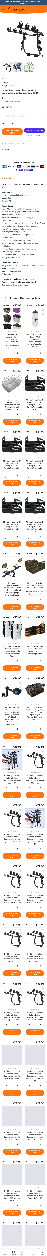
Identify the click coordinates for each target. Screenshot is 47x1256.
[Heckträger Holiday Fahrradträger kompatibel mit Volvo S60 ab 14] (12, 759)
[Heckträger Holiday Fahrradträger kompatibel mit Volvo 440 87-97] (35, 759)
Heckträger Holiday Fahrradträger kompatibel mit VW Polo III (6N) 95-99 (12, 1075)
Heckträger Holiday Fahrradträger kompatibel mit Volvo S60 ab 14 (12, 779)
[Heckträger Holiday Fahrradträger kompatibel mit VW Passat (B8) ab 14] (12, 1116)
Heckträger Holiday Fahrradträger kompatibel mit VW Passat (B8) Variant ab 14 (35, 1076)
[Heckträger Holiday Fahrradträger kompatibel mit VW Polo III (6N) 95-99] (12, 1055)
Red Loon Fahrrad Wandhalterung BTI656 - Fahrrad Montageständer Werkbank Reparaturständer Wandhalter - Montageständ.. (12, 715)
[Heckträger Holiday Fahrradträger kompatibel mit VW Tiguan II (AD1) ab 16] (12, 818)
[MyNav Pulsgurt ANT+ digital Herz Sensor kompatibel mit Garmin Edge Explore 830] (12, 444)
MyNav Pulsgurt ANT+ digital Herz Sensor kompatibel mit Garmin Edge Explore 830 (12, 466)
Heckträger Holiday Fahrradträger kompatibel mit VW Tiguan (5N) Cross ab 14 (35, 839)
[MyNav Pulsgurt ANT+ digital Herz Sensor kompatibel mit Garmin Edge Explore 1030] (35, 383)
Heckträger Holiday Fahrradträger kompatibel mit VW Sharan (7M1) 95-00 (12, 957)
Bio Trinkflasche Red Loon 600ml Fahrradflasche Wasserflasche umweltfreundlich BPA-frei (35, 340)
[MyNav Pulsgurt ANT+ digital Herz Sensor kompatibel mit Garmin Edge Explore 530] (35, 444)
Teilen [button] (6, 149)
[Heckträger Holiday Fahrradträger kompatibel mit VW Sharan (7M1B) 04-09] (12, 879)
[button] (41, 38)
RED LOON (6, 305)
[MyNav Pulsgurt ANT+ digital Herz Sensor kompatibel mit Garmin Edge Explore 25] (35, 505)
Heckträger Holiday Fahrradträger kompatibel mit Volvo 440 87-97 (35, 779)
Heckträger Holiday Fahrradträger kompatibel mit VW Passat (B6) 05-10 (35, 1194)
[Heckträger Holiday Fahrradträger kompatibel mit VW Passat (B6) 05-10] (35, 1174)
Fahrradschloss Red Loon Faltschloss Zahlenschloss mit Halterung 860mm (35, 650)
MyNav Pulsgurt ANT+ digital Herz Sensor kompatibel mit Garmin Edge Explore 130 (12, 527)
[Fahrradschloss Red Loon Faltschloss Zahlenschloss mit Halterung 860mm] (35, 630)
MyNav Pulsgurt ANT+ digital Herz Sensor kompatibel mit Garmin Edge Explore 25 (35, 527)
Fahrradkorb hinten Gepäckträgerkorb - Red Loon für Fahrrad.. (35, 585)
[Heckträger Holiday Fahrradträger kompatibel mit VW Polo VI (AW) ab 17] (35, 937)
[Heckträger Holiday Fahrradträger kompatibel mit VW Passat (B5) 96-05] (35, 1235)
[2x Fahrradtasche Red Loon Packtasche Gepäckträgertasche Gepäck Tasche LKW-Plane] (12, 630)
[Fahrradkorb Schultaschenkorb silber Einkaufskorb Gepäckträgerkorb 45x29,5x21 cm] (12, 383)
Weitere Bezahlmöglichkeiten (34, 135)
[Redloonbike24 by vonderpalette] (17, 9)
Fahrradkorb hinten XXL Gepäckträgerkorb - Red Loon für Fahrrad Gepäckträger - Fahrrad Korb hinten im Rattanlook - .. (35, 713)
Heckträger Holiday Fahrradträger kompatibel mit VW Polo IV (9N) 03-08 (35, 1016)
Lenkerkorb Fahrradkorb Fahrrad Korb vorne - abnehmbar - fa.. (12, 338)
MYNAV (28, 371)
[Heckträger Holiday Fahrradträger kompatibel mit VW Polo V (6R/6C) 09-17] (12, 996)
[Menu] (3, 9)
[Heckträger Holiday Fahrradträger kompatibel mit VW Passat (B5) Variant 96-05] (12, 1235)
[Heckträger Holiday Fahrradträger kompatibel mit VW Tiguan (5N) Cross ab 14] (35, 818)
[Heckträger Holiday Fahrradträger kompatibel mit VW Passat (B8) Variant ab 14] (35, 1055)
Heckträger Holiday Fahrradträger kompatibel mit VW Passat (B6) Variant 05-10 (12, 1196)
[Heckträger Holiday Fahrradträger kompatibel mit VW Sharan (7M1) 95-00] (12, 937)
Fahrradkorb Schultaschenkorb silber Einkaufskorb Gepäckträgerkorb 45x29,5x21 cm (12, 405)
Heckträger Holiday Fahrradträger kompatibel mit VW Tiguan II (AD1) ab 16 (12, 838)
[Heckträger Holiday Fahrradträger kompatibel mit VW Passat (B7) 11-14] (35, 1116)
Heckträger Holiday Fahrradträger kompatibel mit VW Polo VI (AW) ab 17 (35, 957)
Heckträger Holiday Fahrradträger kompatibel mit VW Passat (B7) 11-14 (35, 1136)
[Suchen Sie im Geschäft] (44, 9)
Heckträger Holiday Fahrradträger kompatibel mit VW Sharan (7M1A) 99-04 (35, 899)
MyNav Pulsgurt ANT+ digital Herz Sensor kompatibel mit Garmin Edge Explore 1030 (35, 405)
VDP (10, 82)
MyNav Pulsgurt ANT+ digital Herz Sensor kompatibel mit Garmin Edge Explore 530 (35, 466)
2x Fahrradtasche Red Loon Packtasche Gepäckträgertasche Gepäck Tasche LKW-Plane (12, 651)
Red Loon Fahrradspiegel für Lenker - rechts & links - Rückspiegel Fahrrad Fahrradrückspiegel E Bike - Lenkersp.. (12, 589)
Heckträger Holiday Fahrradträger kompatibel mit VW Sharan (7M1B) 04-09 (12, 899)
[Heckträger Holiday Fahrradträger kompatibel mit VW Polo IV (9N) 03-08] (35, 996)
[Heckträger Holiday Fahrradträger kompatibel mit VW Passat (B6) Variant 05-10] (12, 1174)
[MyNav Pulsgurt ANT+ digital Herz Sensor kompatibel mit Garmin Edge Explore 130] (12, 505)
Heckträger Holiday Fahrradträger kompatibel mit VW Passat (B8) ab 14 (12, 1136)
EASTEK (5, 371)
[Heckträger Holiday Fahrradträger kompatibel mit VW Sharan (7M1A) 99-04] (35, 879)
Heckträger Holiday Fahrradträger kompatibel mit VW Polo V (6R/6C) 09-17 (12, 1016)
